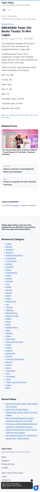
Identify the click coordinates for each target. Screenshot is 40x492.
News (8, 330)
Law (7, 304)
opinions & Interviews (14, 342)
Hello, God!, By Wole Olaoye (17, 409)
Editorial (9, 264)
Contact (5, 468)
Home (4, 16)
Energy (8, 270)
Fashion (9, 278)
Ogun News (10, 339)
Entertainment (11, 273)
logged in (16, 205)
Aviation (9, 244)
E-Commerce (11, 261)
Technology (10, 376)
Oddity (8, 336)
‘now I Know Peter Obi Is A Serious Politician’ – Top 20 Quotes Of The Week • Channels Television (19, 152)
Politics (7, 117)
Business (9, 253)
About (4, 457)
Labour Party (29, 115)
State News (10, 371)
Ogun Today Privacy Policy (12, 473)
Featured (9, 281)
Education (10, 267)
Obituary (9, 333)
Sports (8, 368)
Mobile (8, 319)
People (8, 345)
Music (8, 325)
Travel (8, 379)
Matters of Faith (12, 316)
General (9, 293)
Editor (6, 39)
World (8, 388)
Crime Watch (11, 258)
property (9, 350)
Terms (4, 476)
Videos (8, 385)
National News (12, 16)
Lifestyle (9, 307)
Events (8, 276)
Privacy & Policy (8, 464)
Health (8, 296)
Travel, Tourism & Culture (16, 382)
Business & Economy (14, 255)
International (11, 301)
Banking (9, 247)
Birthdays (9, 250)
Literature (10, 310)
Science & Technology (15, 359)
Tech (8, 374)
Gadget (9, 287)
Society (9, 365)
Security (9, 362)
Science (9, 356)
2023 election (10, 115)
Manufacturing (11, 313)
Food (8, 284)
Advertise (5, 461)
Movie (8, 322)
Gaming (9, 290)
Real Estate (10, 353)
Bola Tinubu (20, 115)
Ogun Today (8, 2)
